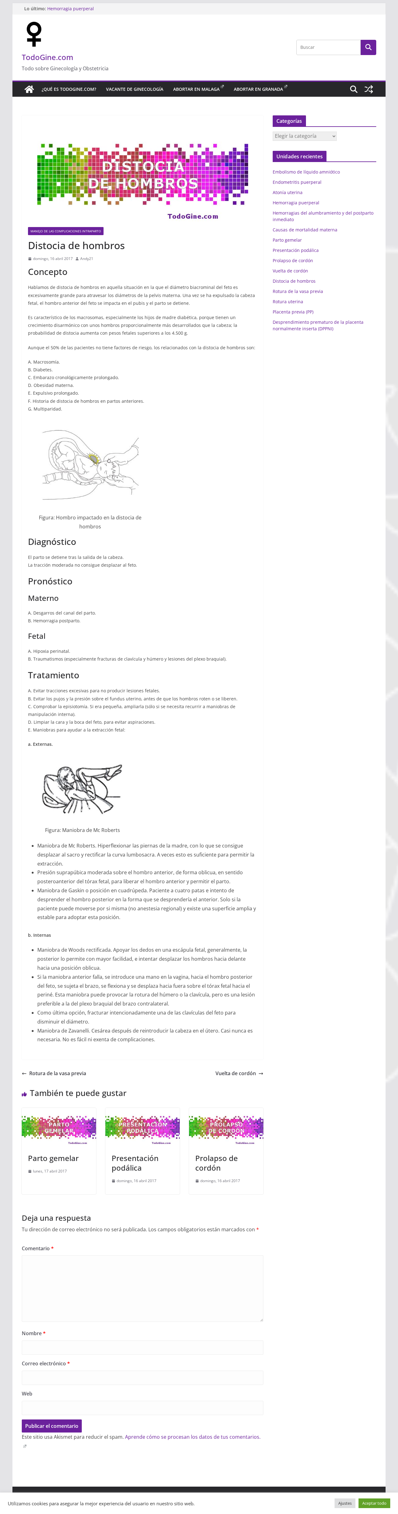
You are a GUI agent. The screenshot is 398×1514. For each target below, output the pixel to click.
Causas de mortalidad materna (305, 230)
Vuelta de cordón (235, 1073)
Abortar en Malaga (196, 89)
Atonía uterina (288, 192)
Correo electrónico (46, 1363)
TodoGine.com (47, 57)
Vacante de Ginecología (134, 89)
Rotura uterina (288, 301)
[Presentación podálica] (142, 1112)
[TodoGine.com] (29, 89)
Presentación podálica (135, 1163)
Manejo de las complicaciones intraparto (65, 231)
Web (27, 1393)
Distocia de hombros (294, 281)
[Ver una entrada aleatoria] (368, 89)
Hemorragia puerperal (70, 9)
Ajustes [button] (345, 1503)
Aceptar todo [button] (374, 1503)
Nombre (34, 1333)
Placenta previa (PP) (293, 312)
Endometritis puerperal (297, 182)
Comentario (38, 1248)
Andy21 (86, 258)
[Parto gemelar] (59, 1112)
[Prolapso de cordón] (226, 1112)
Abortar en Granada (258, 89)
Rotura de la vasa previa (57, 1073)
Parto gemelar (53, 1158)
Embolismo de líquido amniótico (306, 172)
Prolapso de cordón (216, 1163)
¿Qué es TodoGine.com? (69, 89)
